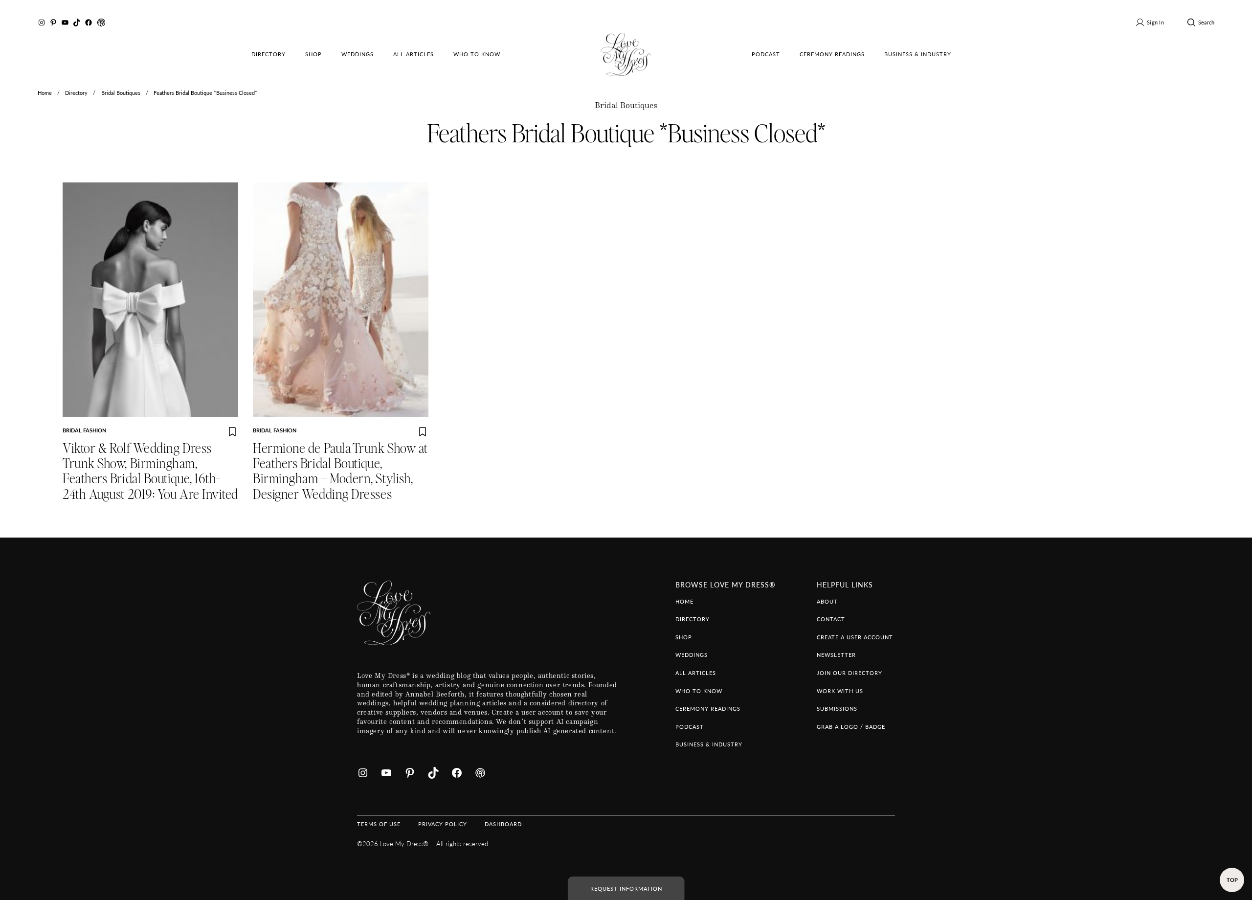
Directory (76, 92)
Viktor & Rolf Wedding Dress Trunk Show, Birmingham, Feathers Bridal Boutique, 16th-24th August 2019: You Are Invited (150, 471)
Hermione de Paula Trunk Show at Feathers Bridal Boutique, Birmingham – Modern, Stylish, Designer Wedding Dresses (340, 471)
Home (45, 92)
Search (1206, 22)
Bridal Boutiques (120, 92)
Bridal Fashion (84, 430)
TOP (1232, 879)
